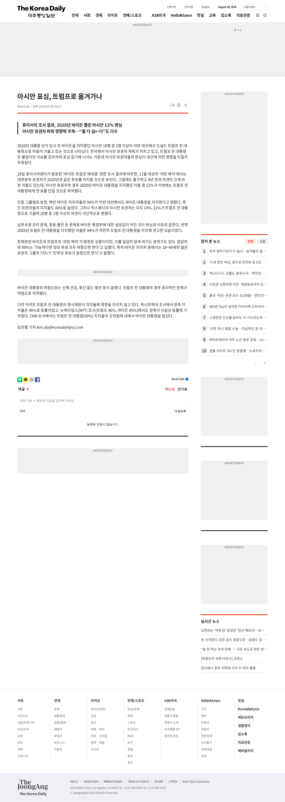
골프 (130, 756)
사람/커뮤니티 (26, 722)
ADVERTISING (90, 781)
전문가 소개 (171, 722)
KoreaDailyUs (249, 708)
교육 (212, 15)
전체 (75, 15)
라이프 (112, 15)
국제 (20, 749)
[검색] (265, 15)
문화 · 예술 (98, 742)
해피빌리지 (245, 750)
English (205, 7)
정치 (20, 742)
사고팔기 (206, 742)
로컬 (262, 241)
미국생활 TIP (172, 729)
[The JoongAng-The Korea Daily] (32, 787)
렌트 (204, 716)
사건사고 (22, 716)
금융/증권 (60, 722)
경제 (99, 15)
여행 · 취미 (98, 729)
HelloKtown (181, 15)
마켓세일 (206, 749)
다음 (264, 363)
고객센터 (172, 781)
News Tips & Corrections (195, 781)
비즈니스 (59, 742)
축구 (130, 762)
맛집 (204, 756)
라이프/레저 (98, 709)
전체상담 (169, 709)
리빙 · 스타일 (99, 736)
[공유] (185, 105)
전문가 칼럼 (171, 716)
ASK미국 (159, 15)
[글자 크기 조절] (171, 105)
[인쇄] (178, 105)
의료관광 (243, 15)
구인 (204, 709)
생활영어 (244, 725)
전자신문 (188, 7)
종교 (93, 722)
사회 (87, 15)
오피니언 (22, 756)
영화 (130, 716)
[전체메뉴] (257, 15)
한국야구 (132, 729)
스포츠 (131, 722)
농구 (130, 742)
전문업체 (206, 736)
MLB (130, 736)
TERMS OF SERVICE (138, 781)
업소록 (226, 15)
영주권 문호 (171, 736)
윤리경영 (158, 781)
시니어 (95, 749)
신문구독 (171, 7)
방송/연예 (133, 709)
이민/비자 (23, 729)
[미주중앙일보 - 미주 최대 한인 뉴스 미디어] (41, 12)
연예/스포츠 (132, 15)
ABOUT (74, 781)
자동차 (58, 749)
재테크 (58, 729)
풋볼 (130, 749)
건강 (93, 716)
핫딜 (200, 15)
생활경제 (59, 716)
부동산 (58, 736)
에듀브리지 (245, 717)
